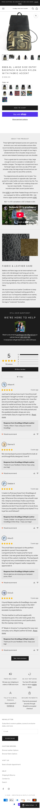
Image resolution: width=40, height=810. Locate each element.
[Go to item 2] (12, 56)
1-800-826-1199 (25, 337)
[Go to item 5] (32, 57)
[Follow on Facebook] (3, 789)
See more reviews (20, 658)
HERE (8, 193)
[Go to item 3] (19, 57)
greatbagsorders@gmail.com (26, 335)
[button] (28, 355)
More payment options (20, 119)
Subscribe (10, 738)
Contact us (10, 706)
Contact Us (6, 779)
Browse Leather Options (10, 750)
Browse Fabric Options (9, 754)
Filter (21, 377)
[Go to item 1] (5, 57)
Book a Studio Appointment (11, 764)
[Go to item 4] (26, 57)
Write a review (20, 369)
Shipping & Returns (8, 775)
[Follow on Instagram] (9, 789)
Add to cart (20, 108)
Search (4, 782)
